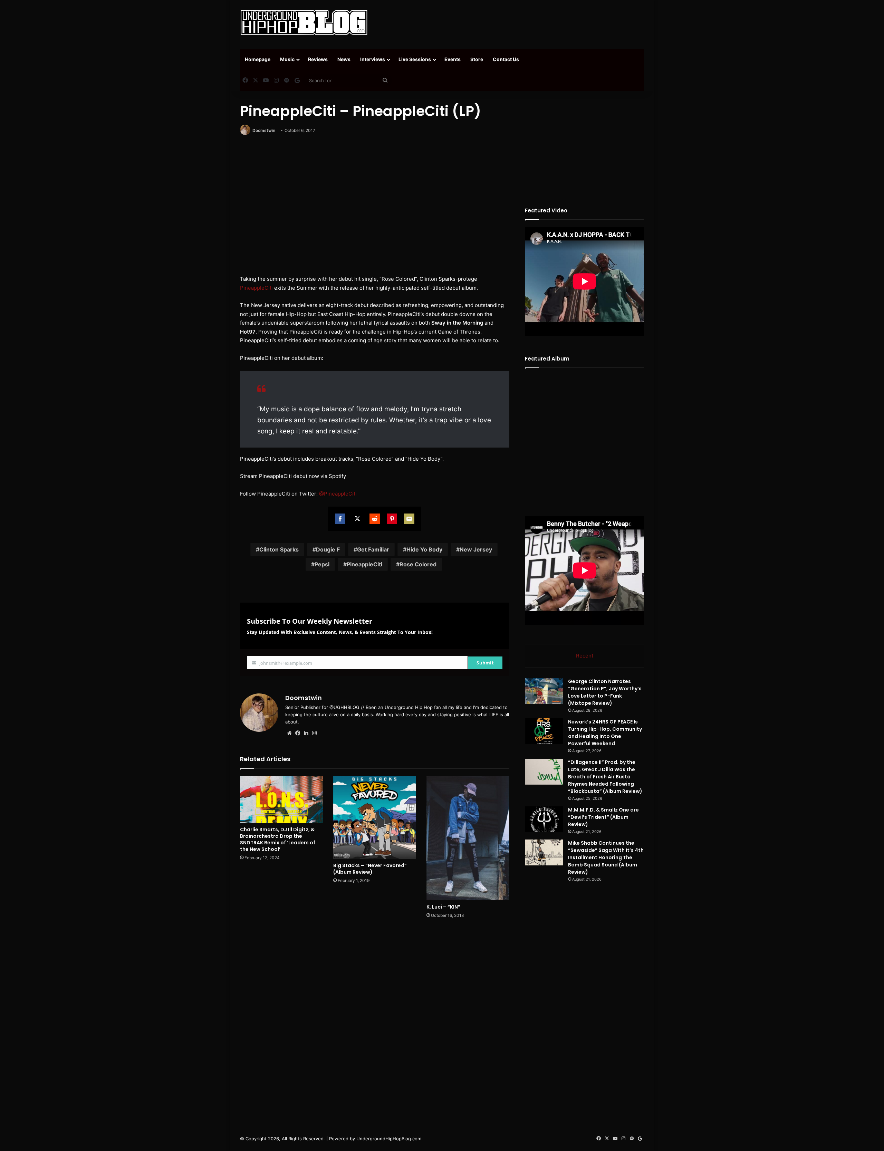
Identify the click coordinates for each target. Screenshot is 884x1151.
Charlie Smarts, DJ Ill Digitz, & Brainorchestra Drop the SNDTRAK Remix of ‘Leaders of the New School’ (277, 839)
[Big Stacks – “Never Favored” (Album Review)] (374, 817)
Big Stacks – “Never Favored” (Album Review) (370, 868)
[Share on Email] (409, 519)
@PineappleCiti (338, 493)
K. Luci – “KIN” (443, 906)
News (343, 59)
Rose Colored (418, 564)
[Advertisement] (511, 22)
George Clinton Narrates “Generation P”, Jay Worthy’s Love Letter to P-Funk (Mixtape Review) (605, 692)
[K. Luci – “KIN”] (467, 838)
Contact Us (506, 59)
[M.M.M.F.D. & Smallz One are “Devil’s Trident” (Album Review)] (544, 819)
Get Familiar (373, 549)
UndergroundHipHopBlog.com (388, 1138)
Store (476, 59)
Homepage (257, 59)
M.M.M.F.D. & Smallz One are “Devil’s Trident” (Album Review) (603, 817)
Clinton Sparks (279, 549)
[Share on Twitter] (357, 519)
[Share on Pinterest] (392, 519)
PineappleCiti (256, 288)
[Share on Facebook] (340, 519)
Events (452, 59)
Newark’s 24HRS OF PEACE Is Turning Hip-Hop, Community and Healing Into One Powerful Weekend (605, 732)
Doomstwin (263, 130)
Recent (584, 655)
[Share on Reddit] (374, 519)
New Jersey (476, 549)
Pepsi (322, 564)
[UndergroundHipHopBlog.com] (304, 22)
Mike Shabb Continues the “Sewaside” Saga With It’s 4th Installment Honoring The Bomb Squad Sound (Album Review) (606, 857)
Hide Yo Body (424, 549)
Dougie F (328, 549)
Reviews (318, 59)
